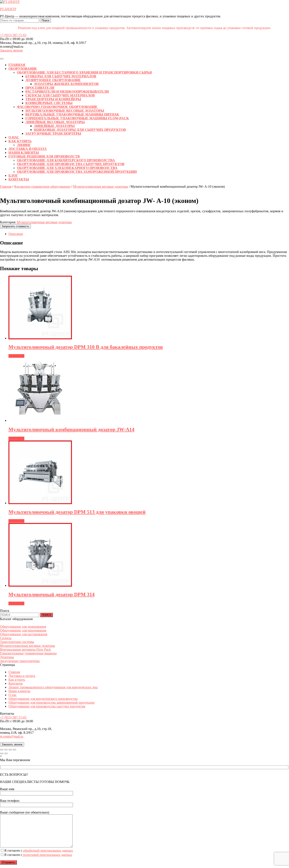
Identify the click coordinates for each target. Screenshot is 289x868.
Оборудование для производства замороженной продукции (77, 171)
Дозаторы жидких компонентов (66, 84)
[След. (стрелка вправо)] (6, 753)
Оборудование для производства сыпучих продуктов (70, 164)
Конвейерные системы (49, 103)
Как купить (20, 141)
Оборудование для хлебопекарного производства (67, 168)
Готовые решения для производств (44, 156)
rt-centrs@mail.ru (11, 736)
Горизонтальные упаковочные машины (28, 653)
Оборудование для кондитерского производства (66, 160)
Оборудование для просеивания (23, 630)
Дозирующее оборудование (53, 80)
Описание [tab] (15, 234)
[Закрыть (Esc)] (14, 749)
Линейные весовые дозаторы (55, 122)
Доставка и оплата (27, 149)
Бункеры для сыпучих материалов (60, 76)
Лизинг (24, 145)
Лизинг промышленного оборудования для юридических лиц (53, 687)
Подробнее (16, 356)
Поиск (45, 20)
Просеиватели (39, 87)
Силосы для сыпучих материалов (60, 95)
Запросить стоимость (15, 226)
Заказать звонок (11, 50)
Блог (13, 175)
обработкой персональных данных (47, 850)
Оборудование (22, 68)
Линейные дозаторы (54, 126)
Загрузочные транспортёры (53, 133)
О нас (13, 137)
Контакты (18, 179)
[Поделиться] (10, 749)
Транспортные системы (17, 642)
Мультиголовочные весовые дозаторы (64, 110)
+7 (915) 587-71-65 (13, 35)
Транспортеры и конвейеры (53, 99)
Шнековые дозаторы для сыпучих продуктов (80, 129)
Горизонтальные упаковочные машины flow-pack (77, 118)
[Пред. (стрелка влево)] (1, 753)
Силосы (5, 638)
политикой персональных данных (47, 855)
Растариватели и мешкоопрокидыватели (67, 91)
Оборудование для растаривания (23, 634)
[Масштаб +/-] (1, 749)
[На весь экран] (6, 749)
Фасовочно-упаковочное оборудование (57, 107)
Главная (16, 65)
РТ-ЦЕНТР (8, 9)
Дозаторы (7, 657)
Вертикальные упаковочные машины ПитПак (72, 114)
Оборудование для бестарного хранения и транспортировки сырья (84, 72)
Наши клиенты (23, 152)
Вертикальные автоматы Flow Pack (25, 649)
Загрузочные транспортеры (20, 661)
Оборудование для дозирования (23, 626)
